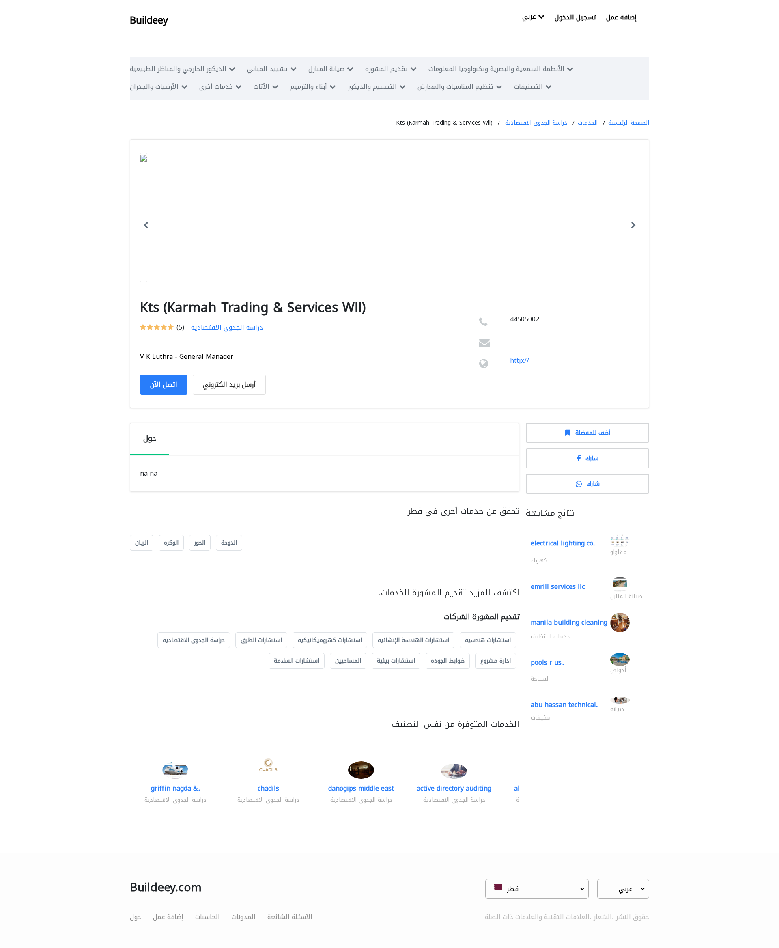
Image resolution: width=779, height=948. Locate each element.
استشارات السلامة (296, 660)
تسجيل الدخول (575, 17)
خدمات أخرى (216, 86)
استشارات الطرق (261, 640)
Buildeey (149, 20)
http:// (519, 360)
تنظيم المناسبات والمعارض (455, 86)
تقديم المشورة (386, 68)
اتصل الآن (163, 384)
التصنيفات (528, 86)
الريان (141, 542)
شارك (591, 458)
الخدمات (588, 122)
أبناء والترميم (308, 86)
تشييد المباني (267, 68)
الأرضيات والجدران (154, 86)
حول (135, 917)
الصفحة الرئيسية (628, 122)
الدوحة (229, 542)
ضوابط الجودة (448, 660)
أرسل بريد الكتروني (229, 384)
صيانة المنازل (326, 68)
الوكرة (171, 542)
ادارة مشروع (495, 660)
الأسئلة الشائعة (289, 917)
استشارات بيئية (396, 660)
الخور (199, 542)
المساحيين (348, 660)
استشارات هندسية (488, 640)
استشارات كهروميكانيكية (330, 640)
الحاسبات (207, 917)
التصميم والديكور (372, 86)
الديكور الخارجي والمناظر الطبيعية (178, 68)
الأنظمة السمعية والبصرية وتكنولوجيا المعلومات (496, 68)
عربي (530, 17)
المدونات (244, 917)
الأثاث (261, 86)
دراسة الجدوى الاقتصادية (536, 122)
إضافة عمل (621, 17)
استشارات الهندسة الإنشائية (413, 640)
